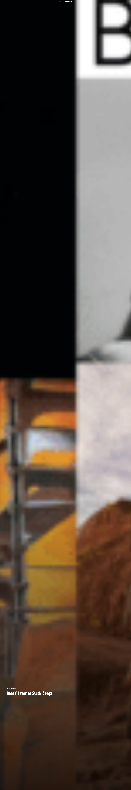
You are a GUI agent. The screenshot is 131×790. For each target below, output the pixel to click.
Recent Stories (11, 688)
